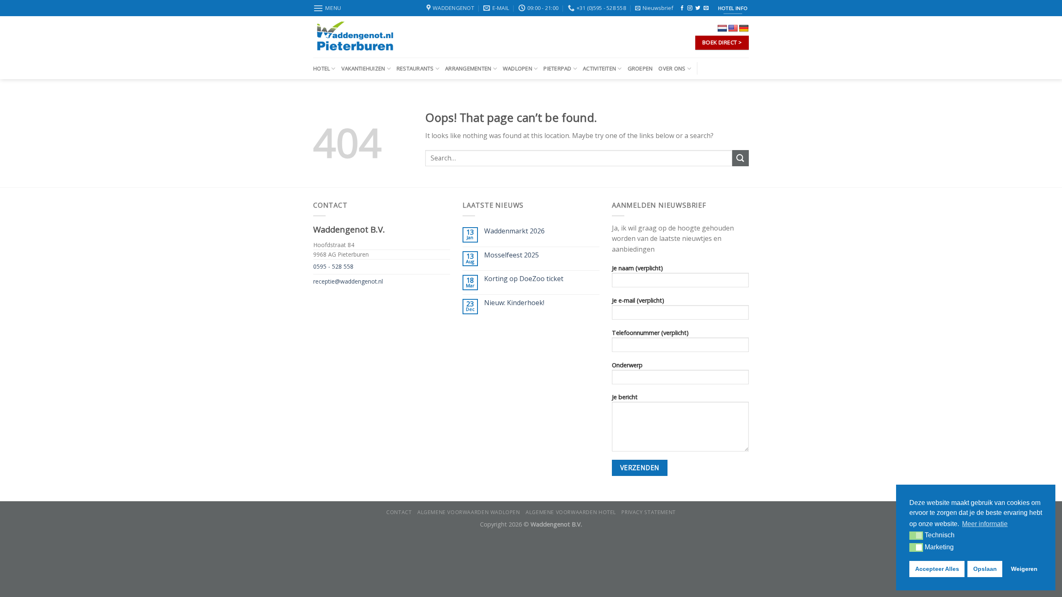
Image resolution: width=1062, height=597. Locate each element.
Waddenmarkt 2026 (514, 231)
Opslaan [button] (985, 568)
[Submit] (740, 158)
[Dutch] (722, 28)
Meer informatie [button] (985, 523)
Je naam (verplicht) (637, 268)
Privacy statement (648, 512)
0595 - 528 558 (333, 266)
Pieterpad (557, 68)
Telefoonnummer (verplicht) (650, 333)
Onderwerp (627, 365)
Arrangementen (468, 68)
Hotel (321, 68)
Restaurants (415, 68)
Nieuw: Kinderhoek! (514, 303)
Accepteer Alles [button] (937, 568)
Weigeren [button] (1024, 568)
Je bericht (625, 397)
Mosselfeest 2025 (511, 255)
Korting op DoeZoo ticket (523, 279)
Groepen (640, 68)
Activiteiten (599, 68)
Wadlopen (517, 68)
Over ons (671, 68)
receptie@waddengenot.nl (348, 281)
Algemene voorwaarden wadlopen (468, 512)
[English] (733, 28)
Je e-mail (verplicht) (638, 300)
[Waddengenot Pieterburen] (354, 36)
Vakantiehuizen (363, 68)
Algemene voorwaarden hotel (571, 512)
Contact (399, 512)
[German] (744, 28)
